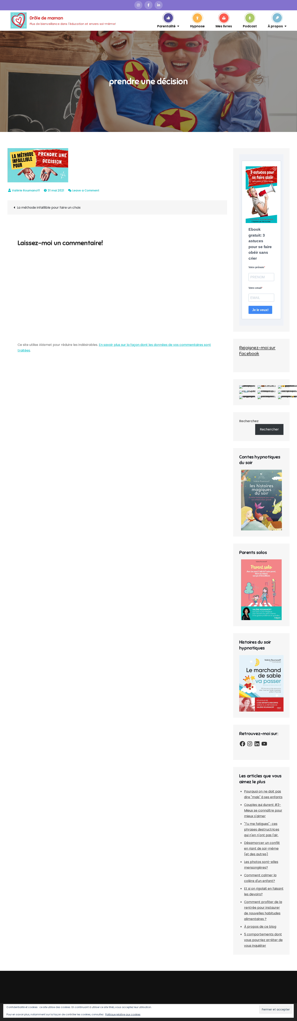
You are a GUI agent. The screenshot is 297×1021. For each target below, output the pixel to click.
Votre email (255, 288)
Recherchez (249, 421)
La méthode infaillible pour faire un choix (49, 207)
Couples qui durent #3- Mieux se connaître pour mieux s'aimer (263, 810)
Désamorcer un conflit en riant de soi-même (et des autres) (262, 848)
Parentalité (166, 26)
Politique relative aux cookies (122, 1014)
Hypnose (197, 26)
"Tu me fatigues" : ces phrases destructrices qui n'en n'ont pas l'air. (261, 829)
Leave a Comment (85, 190)
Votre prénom (256, 267)
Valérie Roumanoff (26, 190)
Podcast (250, 26)
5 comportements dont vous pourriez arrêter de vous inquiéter (263, 940)
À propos (275, 26)
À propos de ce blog (260, 926)
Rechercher (269, 429)
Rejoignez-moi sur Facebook (257, 350)
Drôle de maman (46, 18)
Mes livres (224, 26)
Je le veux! (260, 310)
